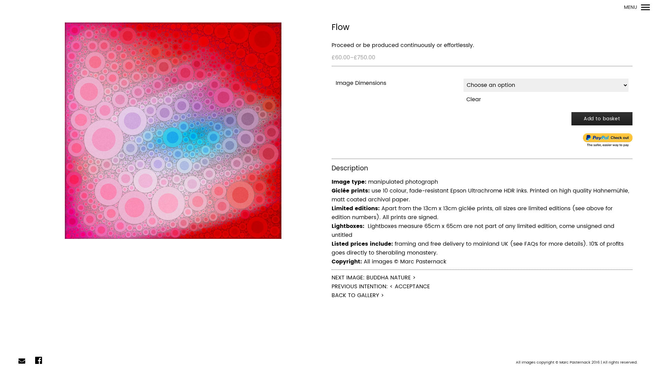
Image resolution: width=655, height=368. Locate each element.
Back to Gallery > (358, 295)
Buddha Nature (388, 277)
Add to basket (602, 119)
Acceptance (412, 286)
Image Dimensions (361, 83)
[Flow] (173, 131)
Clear (473, 99)
